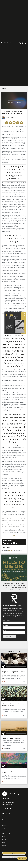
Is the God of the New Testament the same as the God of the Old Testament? (14, 660)
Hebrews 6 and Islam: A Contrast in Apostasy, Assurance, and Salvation (14, 693)
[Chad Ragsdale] (2, 781)
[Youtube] (10, 808)
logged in (10, 550)
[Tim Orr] (2, 716)
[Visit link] (23, 43)
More (24, 681)
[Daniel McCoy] (4, 681)
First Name (5, 625)
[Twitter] (8, 808)
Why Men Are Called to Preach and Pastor (14, 728)
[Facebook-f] (3, 808)
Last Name (5, 630)
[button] (25, 43)
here (14, 535)
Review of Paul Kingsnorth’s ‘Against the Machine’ (14, 760)
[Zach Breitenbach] (2, 681)
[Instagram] (5, 808)
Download (18, 102)
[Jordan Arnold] (2, 748)
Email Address (6, 620)
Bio (18, 117)
